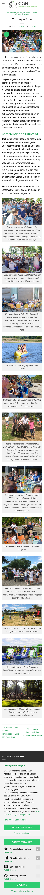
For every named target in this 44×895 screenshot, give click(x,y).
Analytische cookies (19, 858)
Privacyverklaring (11, 820)
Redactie (32, 26)
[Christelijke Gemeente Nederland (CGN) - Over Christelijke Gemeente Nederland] (23, 4)
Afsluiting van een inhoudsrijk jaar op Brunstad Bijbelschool (32, 732)
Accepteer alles (22, 827)
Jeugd (19, 13)
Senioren (25, 14)
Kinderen (27, 13)
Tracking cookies (17, 876)
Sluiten (23, 820)
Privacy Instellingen (22, 833)
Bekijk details (10, 852)
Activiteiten (11, 13)
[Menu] (3, 4)
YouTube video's (17, 867)
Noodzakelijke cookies (20, 849)
